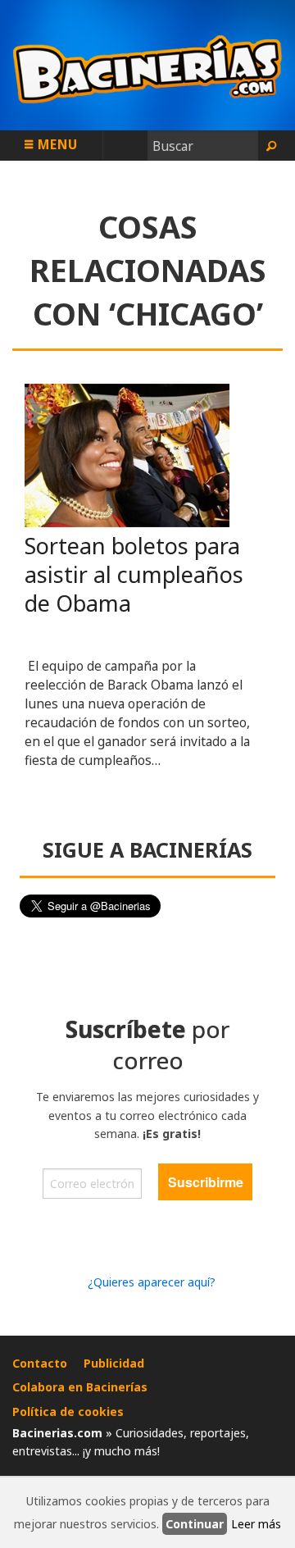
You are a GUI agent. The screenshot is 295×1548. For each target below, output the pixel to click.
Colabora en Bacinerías (80, 1387)
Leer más (256, 1524)
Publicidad (114, 1363)
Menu (56, 144)
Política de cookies (68, 1411)
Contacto (39, 1363)
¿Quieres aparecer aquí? (152, 1282)
